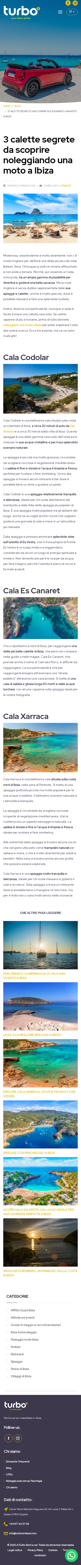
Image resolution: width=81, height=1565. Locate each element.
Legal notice (15, 1550)
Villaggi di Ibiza (21, 1376)
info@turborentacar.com (23, 1533)
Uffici (9, 1474)
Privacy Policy (35, 1550)
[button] (71, 1555)
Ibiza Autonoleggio (24, 1332)
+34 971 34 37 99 (19, 1524)
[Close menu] (60, 12)
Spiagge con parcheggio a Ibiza (29, 1153)
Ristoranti (17, 1354)
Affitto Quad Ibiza (23, 1310)
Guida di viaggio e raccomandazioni (36, 1325)
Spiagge (66, 185)
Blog (8, 1468)
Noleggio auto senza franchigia (24, 1481)
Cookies (52, 1550)
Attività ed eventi (23, 1317)
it (71, 11)
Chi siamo (11, 1487)
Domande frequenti (18, 1461)
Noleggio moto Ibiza (24, 1339)
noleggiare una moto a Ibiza (22, 325)
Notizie (16, 1347)
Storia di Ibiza (20, 1369)
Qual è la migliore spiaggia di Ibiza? (32, 1035)
